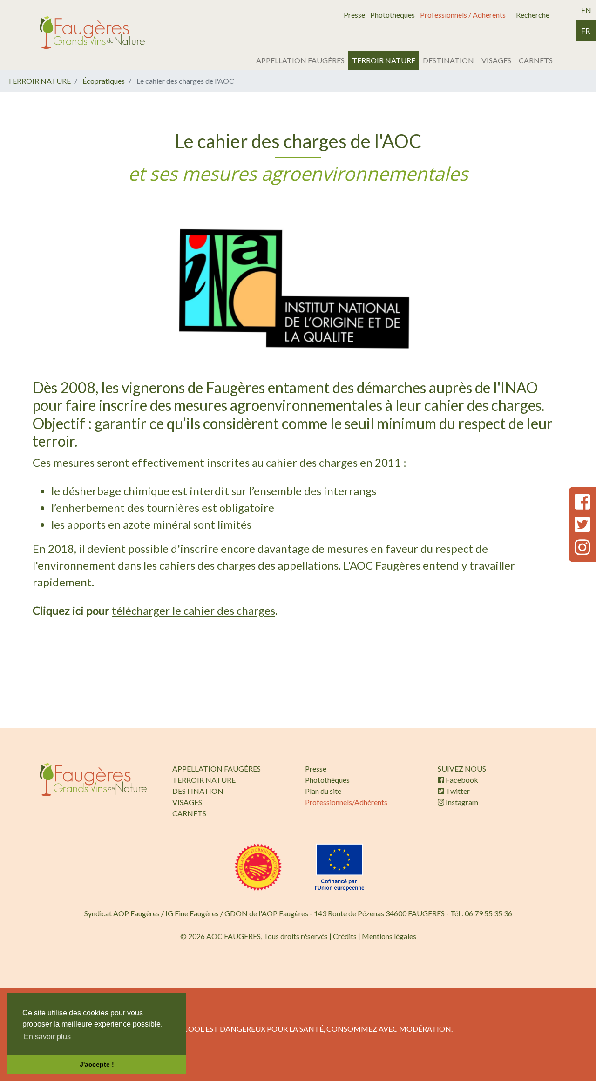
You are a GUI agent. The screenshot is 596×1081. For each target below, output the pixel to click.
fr (585, 30)
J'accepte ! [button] (97, 1064)
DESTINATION (448, 60)
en (586, 10)
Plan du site (323, 790)
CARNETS (536, 60)
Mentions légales (389, 936)
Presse (354, 14)
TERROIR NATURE (383, 60)
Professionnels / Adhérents (463, 14)
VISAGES (496, 60)
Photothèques (392, 14)
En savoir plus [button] (47, 1037)
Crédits (345, 936)
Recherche (532, 14)
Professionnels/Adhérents (346, 802)
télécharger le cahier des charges (193, 610)
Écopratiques (103, 80)
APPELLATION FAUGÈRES (300, 60)
